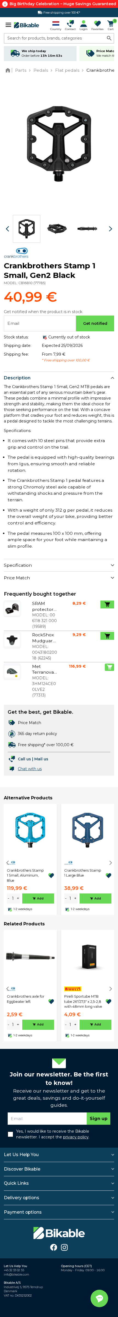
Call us (24, 759)
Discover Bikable (22, 1169)
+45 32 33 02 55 (14, 1270)
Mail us (41, 759)
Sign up (99, 1118)
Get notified (95, 323)
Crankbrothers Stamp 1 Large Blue (82, 872)
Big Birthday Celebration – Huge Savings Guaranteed (63, 3)
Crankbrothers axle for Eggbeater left (25, 998)
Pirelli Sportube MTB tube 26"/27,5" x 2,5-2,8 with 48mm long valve (83, 1001)
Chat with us (30, 768)
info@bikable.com (16, 1274)
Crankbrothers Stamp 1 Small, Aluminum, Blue (25, 875)
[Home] (9, 70)
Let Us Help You (21, 1154)
